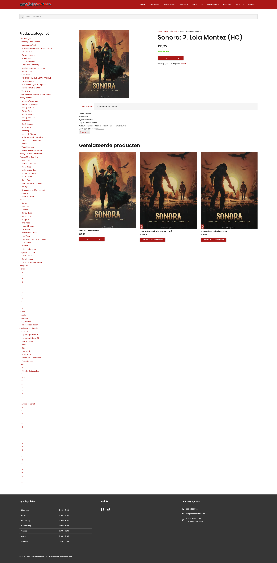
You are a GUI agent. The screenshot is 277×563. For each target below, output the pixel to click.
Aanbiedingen (25, 38)
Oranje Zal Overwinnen (31, 358)
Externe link (84, 132)
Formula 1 (26, 206)
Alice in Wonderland (30, 101)
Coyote (25, 331)
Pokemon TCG (28, 81)
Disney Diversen (28, 114)
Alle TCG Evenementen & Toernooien (35, 94)
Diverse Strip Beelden (28, 157)
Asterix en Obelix (29, 163)
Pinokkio (25, 144)
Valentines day (28, 147)
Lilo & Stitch (26, 127)
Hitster (24, 348)
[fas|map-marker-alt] (184, 520)
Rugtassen (23, 318)
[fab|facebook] (102, 510)
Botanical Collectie (30, 104)
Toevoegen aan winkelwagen (171, 58)
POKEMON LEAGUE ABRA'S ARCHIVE (36, 78)
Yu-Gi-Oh (26, 91)
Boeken (25, 246)
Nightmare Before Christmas (34, 137)
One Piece (26, 74)
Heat (24, 344)
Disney (24, 203)
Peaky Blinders (28, 226)
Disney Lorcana (28, 55)
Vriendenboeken (29, 249)
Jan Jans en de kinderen (32, 183)
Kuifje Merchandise (27, 252)
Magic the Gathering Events (33, 68)
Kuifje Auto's (27, 256)
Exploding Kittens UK (30, 338)
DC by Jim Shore (29, 173)
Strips (166, 31)
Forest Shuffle (27, 341)
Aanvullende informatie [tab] (107, 106)
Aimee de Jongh (28, 404)
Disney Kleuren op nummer (31, 153)
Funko (22, 200)
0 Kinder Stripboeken (30, 371)
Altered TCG (27, 51)
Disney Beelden (25, 97)
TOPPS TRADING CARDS (32, 88)
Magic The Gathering (30, 65)
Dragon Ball (26, 58)
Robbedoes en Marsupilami (33, 190)
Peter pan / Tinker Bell (31, 140)
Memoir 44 (26, 354)
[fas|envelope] (184, 513)
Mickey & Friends (29, 134)
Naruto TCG (27, 71)
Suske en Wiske (28, 196)
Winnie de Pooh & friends (32, 150)
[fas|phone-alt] (184, 509)
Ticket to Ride (27, 361)
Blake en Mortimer (29, 170)
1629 (23, 377)
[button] (143, 33)
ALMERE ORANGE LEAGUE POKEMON (37, 48)
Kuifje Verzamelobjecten (32, 262)
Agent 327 (26, 160)
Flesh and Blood (28, 61)
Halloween (26, 121)
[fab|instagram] (108, 510)
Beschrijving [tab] (87, 106)
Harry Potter (27, 180)
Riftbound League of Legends (34, 84)
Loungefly (23, 265)
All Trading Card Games (29, 41)
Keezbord (26, 351)
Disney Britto (27, 111)
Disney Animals (28, 107)
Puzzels (22, 315)
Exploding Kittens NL (30, 334)
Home (160, 31)
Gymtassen (26, 321)
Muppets (25, 219)
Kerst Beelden (27, 124)
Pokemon (26, 229)
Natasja (25, 186)
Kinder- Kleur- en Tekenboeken (32, 239)
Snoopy (25, 193)
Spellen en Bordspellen (29, 328)
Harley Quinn (27, 213)
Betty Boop (26, 167)
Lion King (25, 130)
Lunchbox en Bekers (30, 325)
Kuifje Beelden (27, 259)
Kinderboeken (25, 242)
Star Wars (26, 236)
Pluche (22, 312)
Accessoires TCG (29, 45)
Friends (25, 209)
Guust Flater (27, 177)
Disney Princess (28, 117)
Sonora (175, 31)
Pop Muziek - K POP (30, 232)
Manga (22, 269)
